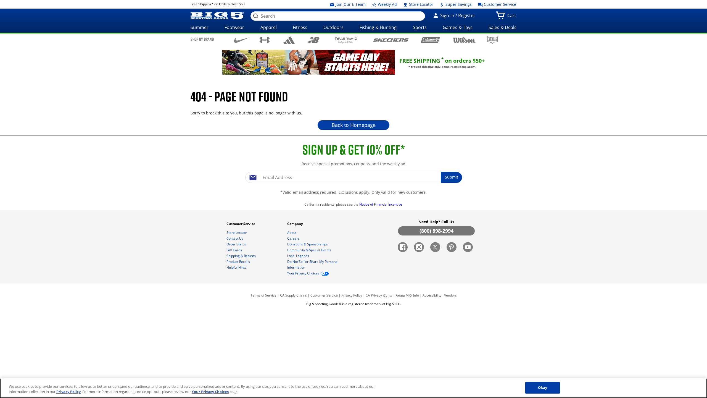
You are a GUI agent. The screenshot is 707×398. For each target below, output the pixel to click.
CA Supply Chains (293, 295)
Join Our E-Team (350, 4)
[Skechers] (391, 39)
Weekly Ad (387, 4)
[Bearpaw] (346, 40)
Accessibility (432, 295)
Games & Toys (458, 27)
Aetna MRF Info (407, 295)
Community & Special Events (309, 250)
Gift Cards (234, 250)
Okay (542, 387)
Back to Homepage (354, 125)
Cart (513, 17)
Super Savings (458, 4)
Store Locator (420, 4)
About (292, 232)
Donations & (307, 244)
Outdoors (333, 27)
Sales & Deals (502, 27)
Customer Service (499, 4)
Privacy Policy (351, 295)
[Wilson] (464, 39)
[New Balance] (313, 39)
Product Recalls (238, 261)
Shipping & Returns (241, 255)
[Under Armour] (265, 39)
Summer (200, 27)
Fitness (300, 27)
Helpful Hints (236, 267)
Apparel (268, 27)
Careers (293, 238)
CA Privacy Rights (379, 295)
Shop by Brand (202, 39)
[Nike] (242, 39)
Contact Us (235, 238)
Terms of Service (263, 295)
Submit (451, 177)
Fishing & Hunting (378, 27)
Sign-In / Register (457, 15)
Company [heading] (295, 223)
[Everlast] (492, 40)
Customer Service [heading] (241, 223)
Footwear (234, 27)
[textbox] (353, 177)
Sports (420, 27)
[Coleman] (430, 39)
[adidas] (289, 40)
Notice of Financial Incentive (381, 204)
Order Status (236, 244)
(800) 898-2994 (436, 230)
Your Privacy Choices (210, 391)
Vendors (450, 295)
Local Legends (298, 255)
